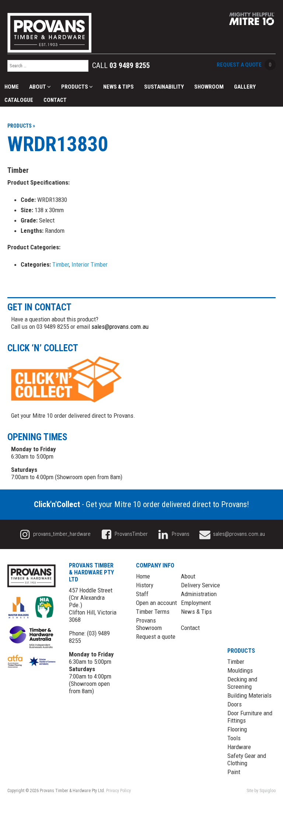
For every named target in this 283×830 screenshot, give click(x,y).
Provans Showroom (149, 624)
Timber (60, 264)
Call (121, 65)
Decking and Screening (242, 683)
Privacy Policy (118, 790)
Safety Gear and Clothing (246, 759)
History (144, 585)
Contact (55, 100)
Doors (234, 704)
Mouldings (240, 670)
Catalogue (18, 100)
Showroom (209, 86)
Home (11, 86)
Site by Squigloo (261, 790)
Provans (180, 534)
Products (75, 86)
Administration (199, 594)
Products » (21, 126)
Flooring (237, 729)
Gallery (245, 86)
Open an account (156, 602)
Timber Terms (153, 611)
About (38, 86)
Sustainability (164, 86)
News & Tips (118, 86)
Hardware (239, 747)
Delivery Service (200, 585)
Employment (196, 602)
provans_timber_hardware (61, 534)
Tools (234, 738)
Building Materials (249, 695)
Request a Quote (244, 64)
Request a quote (155, 636)
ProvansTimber (130, 534)
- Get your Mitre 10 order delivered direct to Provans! (141, 504)
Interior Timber (89, 264)
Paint (233, 772)
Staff (142, 594)
